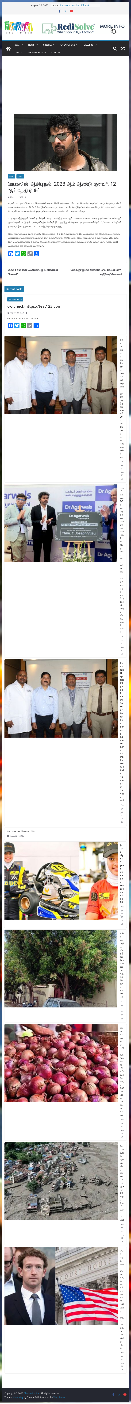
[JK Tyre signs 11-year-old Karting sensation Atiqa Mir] (60, 885)
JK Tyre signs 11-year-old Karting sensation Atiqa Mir (122, 874)
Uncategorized (15, 299)
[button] (21, 45)
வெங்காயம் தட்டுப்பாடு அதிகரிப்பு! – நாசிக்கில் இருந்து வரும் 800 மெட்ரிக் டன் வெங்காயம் (122, 1071)
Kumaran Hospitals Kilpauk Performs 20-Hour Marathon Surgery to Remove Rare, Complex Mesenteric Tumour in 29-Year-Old (122, 731)
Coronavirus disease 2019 (21, 831)
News (31, 44)
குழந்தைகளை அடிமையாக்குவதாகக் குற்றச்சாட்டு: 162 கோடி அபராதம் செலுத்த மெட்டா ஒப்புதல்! (122, 1299)
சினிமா (20, 176)
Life (17, 52)
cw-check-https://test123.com (34, 306)
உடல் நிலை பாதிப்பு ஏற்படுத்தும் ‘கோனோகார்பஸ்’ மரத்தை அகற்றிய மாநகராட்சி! (122, 965)
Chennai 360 (67, 44)
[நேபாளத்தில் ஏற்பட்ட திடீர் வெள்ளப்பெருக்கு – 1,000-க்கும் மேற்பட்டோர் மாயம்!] (60, 1193)
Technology (35, 52)
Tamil (11, 176)
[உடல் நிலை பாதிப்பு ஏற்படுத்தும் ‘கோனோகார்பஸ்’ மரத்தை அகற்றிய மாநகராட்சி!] (60, 976)
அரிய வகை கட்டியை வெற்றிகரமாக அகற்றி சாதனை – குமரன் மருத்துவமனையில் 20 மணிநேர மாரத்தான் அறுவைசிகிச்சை (122, 398)
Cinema (47, 44)
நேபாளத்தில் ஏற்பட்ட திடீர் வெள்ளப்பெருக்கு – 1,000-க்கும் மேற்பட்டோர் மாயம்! (122, 1182)
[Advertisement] (65, 89)
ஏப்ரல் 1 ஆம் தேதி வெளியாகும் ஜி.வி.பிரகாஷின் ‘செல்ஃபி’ (33, 272)
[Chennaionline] (8, 48)
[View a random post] (123, 48)
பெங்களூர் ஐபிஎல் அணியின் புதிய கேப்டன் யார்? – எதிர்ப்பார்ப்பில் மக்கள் (97, 272)
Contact (56, 52)
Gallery (88, 44)
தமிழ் (17, 44)
